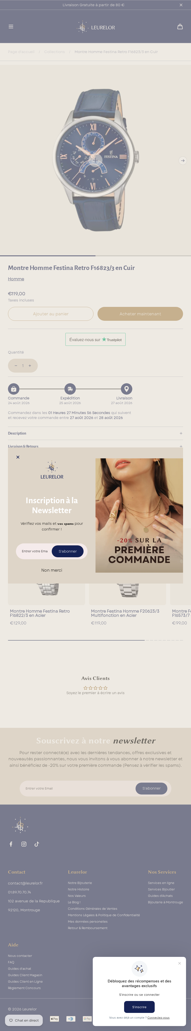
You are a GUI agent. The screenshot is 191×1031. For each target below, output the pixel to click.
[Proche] (18, 457)
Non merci (51, 570)
